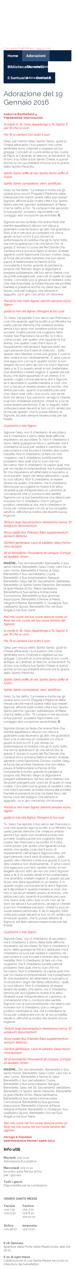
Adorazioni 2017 (63, 67)
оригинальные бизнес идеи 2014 (29, 1140)
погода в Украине (18, 1137)
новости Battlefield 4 (20, 114)
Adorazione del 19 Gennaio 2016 (33, 97)
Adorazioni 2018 (38, 78)
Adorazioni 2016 (38, 67)
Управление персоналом (23, 118)
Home (13, 56)
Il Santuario (18, 78)
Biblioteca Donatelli (26, 67)
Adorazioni (36, 56)
